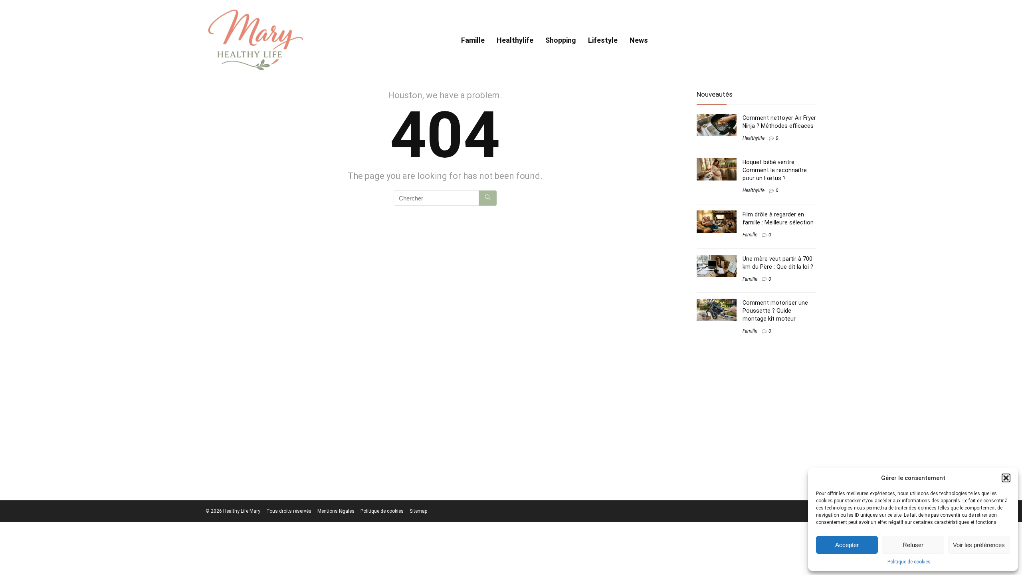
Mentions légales (336, 511)
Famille (473, 40)
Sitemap (418, 511)
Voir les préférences (979, 544)
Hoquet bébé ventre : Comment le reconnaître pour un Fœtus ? (775, 170)
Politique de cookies (909, 562)
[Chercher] (488, 198)
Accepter (847, 544)
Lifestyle (603, 40)
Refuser (913, 544)
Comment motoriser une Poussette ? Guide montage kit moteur (775, 310)
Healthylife (515, 40)
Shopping (560, 40)
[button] (1006, 478)
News (639, 40)
